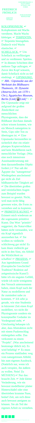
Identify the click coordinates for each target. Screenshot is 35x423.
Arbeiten (9, 18)
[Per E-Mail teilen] (13, 416)
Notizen (9, 19)
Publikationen (25, 15)
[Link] (12, 99)
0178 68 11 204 (25, 5)
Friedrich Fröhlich (9, 11)
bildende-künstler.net (16, 419)
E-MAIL (25, 7)
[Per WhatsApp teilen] (9, 416)
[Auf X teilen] (6, 416)
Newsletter (25, 16)
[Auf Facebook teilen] (2, 416)
